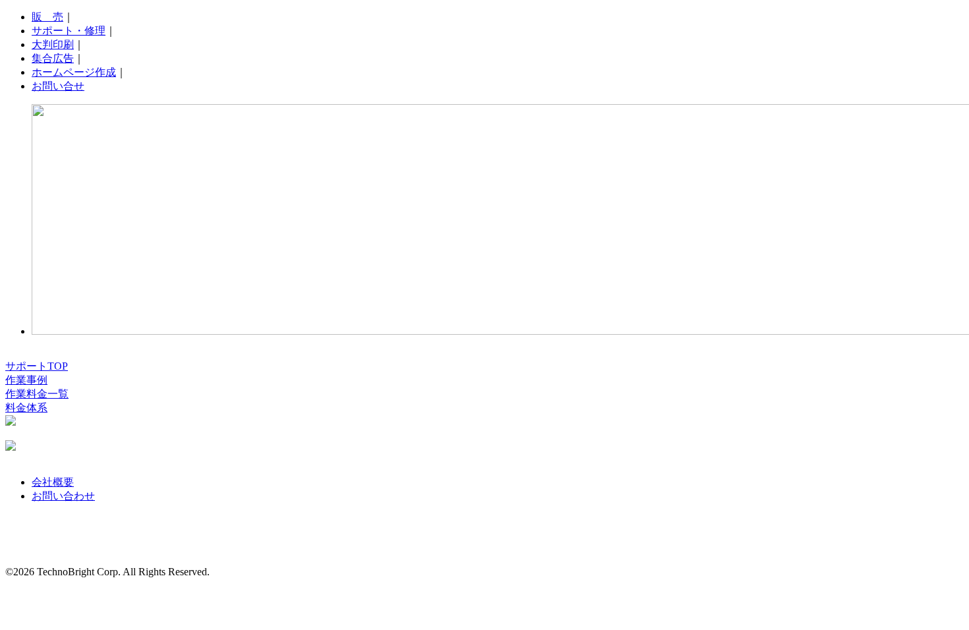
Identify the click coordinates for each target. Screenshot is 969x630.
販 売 (47, 16)
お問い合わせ (63, 495)
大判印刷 (53, 44)
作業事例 (26, 380)
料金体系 (26, 407)
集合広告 (53, 58)
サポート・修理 (68, 30)
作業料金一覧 (37, 393)
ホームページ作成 (74, 72)
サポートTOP (36, 366)
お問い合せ (58, 86)
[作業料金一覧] (10, 447)
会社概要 (53, 482)
